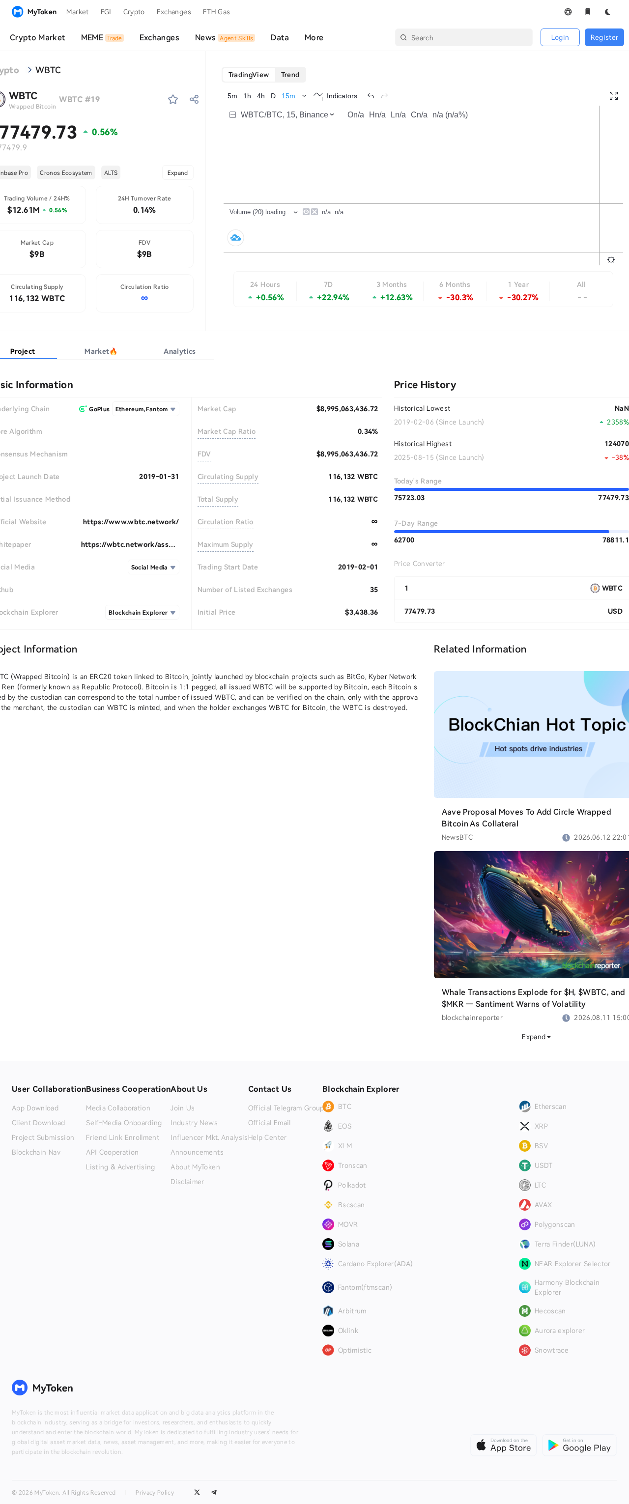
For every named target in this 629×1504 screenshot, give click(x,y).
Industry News (194, 1122)
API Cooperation (112, 1152)
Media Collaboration (118, 1108)
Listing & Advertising (120, 1166)
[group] (264, 75)
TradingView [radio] (249, 74)
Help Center (267, 1137)
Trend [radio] (290, 74)
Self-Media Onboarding (124, 1122)
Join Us (183, 1108)
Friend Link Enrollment (122, 1137)
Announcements (197, 1152)
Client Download (38, 1122)
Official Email (269, 1122)
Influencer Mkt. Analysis (209, 1137)
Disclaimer (187, 1181)
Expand (178, 172)
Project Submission (43, 1137)
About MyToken (195, 1166)
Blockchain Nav (36, 1152)
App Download (35, 1108)
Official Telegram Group (286, 1108)
